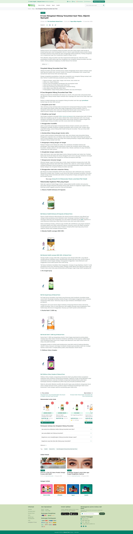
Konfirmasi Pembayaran (31, 517)
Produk (30, 509)
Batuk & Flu (52, 449)
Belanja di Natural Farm (99, 1)
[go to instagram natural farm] (81, 526)
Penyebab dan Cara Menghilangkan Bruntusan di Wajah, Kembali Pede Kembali (53, 395)
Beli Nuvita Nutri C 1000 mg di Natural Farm (52, 334)
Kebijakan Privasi (32, 522)
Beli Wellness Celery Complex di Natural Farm (53, 374)
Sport (53, 5)
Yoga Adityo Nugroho (76, 21)
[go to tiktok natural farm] (86, 526)
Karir (29, 515)
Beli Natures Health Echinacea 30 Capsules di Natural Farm (57, 214)
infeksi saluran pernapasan (66, 116)
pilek (82, 219)
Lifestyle (48, 5)
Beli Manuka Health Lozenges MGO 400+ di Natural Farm (56, 255)
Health (58, 5)
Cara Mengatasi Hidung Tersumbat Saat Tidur (67, 449)
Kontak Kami (31, 513)
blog (33, 8)
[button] (31, 5)
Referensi (43, 445)
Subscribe (102, 513)
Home (29, 8)
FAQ (29, 520)
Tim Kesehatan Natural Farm (55, 21)
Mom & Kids (41, 5)
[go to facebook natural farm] (83, 526)
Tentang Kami (31, 511)
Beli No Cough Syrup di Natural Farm (50, 295)
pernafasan (85, 100)
